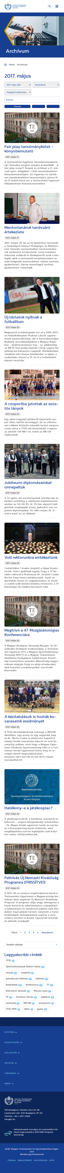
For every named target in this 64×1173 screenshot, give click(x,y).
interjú (11, 972)
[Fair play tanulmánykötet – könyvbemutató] (32, 127)
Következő (47, 932)
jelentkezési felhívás (18, 978)
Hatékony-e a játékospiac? (28, 808)
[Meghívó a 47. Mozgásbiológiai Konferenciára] (32, 611)
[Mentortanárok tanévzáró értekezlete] (32, 208)
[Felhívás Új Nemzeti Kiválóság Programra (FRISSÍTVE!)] (32, 859)
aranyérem (46, 1003)
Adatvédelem (40, 1160)
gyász (42, 1009)
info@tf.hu (9, 1119)
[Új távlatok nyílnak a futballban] (32, 295)
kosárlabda (13, 985)
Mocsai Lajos (42, 991)
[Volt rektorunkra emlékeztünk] (32, 538)
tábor (28, 1009)
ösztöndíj (12, 1003)
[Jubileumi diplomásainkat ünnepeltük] (32, 461)
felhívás (42, 978)
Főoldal (12, 1160)
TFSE (10, 960)
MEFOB (29, 1003)
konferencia (34, 985)
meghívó (27, 972)
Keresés (17, 106)
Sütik (51, 1160)
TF (50, 985)
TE (9, 997)
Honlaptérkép (25, 1160)
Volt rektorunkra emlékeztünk (31, 557)
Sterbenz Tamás (26, 997)
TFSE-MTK (12, 1009)
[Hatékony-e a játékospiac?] (32, 786)
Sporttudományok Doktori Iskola (25, 966)
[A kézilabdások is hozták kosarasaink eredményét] (32, 696)
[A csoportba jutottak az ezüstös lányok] (32, 385)
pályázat (47, 997)
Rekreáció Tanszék (17, 991)
